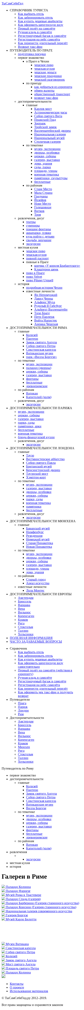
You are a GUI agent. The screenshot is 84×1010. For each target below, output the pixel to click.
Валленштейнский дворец (52, 130)
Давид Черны (43, 298)
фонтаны (32, 379)
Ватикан (32, 393)
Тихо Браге (42, 313)
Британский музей (39, 466)
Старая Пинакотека (39, 543)
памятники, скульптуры (50, 178)
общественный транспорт (52, 94)
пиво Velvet (34, 276)
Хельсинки (25, 634)
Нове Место (42, 203)
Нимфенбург (35, 532)
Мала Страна (43, 192)
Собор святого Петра (40, 346)
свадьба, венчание (38, 240)
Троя (37, 214)
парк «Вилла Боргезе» (41, 357)
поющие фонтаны (38, 229)
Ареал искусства (37, 583)
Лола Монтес (35, 590)
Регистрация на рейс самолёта (39, 39)
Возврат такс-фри (30, 46)
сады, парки (42, 167)
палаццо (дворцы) (38, 368)
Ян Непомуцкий (45, 295)
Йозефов (40, 200)
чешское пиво (43, 65)
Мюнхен (24, 747)
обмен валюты (44, 90)
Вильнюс (24, 612)
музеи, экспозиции (47, 149)
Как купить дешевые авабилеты (40, 21)
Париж (23, 707)
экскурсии (33, 244)
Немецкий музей (38, 539)
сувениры (33, 225)
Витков (39, 211)
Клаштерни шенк (46, 269)
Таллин (23, 630)
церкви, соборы (45, 156)
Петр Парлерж (44, 316)
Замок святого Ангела (41, 342)
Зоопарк (40, 123)
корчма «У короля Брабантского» (57, 265)
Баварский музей (38, 528)
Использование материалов (29, 991)
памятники (33, 506)
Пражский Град (45, 119)
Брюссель (24, 601)
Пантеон (32, 338)
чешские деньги (45, 72)
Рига (21, 623)
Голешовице (42, 207)
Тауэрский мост (37, 473)
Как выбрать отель (31, 14)
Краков (23, 619)
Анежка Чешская (46, 324)
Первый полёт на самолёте (36, 28)
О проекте (17, 987)
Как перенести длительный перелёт (43, 43)
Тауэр (30, 455)
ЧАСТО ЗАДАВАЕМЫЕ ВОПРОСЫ (36, 641)
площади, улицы (45, 171)
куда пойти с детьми (40, 236)
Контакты (16, 983)
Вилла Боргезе (36, 808)
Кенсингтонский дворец (43, 470)
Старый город (36, 579)
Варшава (24, 605)
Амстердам (25, 597)
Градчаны (41, 196)
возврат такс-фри (46, 98)
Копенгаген (26, 616)
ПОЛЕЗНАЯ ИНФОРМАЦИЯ (31, 638)
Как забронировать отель (35, 17)
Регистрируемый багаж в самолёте (42, 36)
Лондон (23, 710)
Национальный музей (49, 138)
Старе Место (43, 189)
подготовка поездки (32, 54)
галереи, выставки (47, 160)
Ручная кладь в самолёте (35, 32)
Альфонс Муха (44, 302)
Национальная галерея (50, 134)
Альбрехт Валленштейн (50, 309)
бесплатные (42, 181)
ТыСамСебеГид (12, 3)
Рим (21, 714)
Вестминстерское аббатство (45, 459)
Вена (21, 608)
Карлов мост (43, 108)
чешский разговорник (49, 79)
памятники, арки (29, 426)
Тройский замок (45, 127)
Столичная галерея (47, 141)
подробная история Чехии (44, 287)
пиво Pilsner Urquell (39, 280)
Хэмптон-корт (36, 477)
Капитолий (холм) (38, 397)
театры (31, 222)
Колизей (32, 335)
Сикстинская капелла (41, 349)
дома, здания (43, 163)
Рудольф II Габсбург (48, 306)
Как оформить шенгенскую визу (40, 25)
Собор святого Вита (48, 116)
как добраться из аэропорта (53, 87)
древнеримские (37, 386)
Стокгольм (25, 627)
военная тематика (46, 174)
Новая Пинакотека (39, 546)
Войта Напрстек (45, 320)
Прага (22, 703)
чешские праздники (48, 76)
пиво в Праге (35, 273)
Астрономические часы (50, 112)
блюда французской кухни (36, 437)
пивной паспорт (37, 258)
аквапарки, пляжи (38, 233)
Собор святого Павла (41, 462)
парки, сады (26, 422)
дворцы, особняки (47, 152)
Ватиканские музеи (39, 353)
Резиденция (34, 535)
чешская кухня (44, 68)
